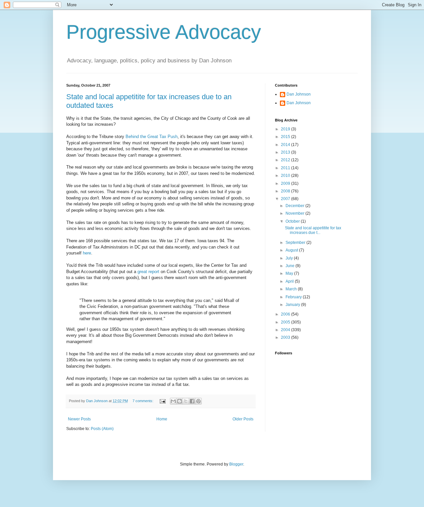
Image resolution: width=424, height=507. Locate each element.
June (290, 265)
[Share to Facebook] (192, 401)
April (290, 281)
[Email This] (173, 401)
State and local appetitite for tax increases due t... (313, 230)
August (292, 250)
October (293, 221)
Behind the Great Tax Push (152, 136)
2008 (286, 191)
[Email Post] (162, 401)
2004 (286, 329)
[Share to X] (186, 401)
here (87, 253)
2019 (286, 129)
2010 (286, 175)
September (296, 242)
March (292, 289)
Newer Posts (79, 419)
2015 (286, 136)
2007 (286, 198)
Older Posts (243, 419)
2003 (286, 337)
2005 (286, 322)
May (290, 273)
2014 (286, 144)
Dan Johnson (299, 94)
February (294, 297)
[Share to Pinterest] (198, 401)
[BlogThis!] (179, 401)
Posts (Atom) (102, 428)
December (295, 205)
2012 (286, 160)
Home (161, 419)
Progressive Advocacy (163, 32)
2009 (286, 183)
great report (148, 271)
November (295, 213)
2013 (286, 152)
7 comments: (143, 401)
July (290, 258)
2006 (286, 314)
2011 (286, 168)
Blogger (236, 464)
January (293, 304)
